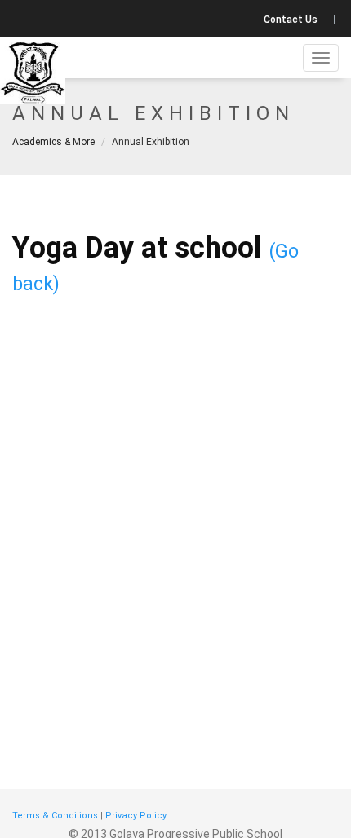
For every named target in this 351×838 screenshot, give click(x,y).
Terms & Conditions (55, 815)
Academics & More (53, 142)
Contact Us (291, 19)
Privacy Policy (136, 815)
